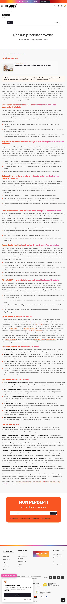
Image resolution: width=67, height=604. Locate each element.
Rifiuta (5, 599)
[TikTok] (62, 577)
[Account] (58, 6)
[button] (57, 23)
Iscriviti (53, 513)
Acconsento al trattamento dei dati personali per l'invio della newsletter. (30, 518)
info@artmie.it (59, 564)
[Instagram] (54, 577)
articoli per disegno (55, 482)
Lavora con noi (22, 561)
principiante (33, 322)
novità (44, 482)
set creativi (39, 324)
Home (4, 12)
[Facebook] (50, 577)
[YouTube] (58, 577)
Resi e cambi (6, 559)
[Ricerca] (54, 6)
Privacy (5, 569)
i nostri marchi (37, 482)
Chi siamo (20, 554)
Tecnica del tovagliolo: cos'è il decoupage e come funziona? (33, 65)
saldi (47, 482)
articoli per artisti (51, 339)
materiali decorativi (30, 328)
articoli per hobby (39, 339)
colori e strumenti (10, 339)
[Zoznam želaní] (61, 6)
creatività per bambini (35, 331)
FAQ (4, 562)
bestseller (5, 484)
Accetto (17, 595)
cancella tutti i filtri (42, 39)
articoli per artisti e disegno (24, 482)
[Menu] (2, 6)
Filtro (9, 22)
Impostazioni (27, 599)
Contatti (20, 564)
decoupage (13, 328)
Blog (19, 567)
